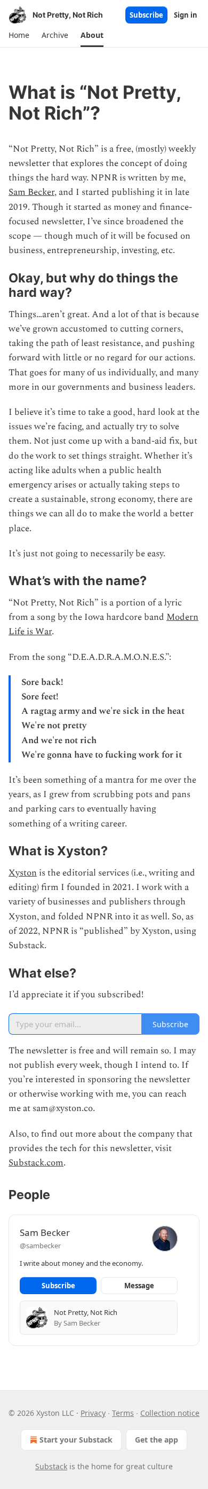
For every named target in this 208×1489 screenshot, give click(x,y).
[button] (18, 35)
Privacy (93, 1413)
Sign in (185, 15)
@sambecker (40, 1245)
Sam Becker (31, 192)
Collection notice (169, 1413)
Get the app (156, 1440)
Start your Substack (76, 1440)
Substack (51, 1466)
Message (139, 1285)
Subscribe (146, 15)
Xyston (23, 873)
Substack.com (36, 1163)
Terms (123, 1413)
